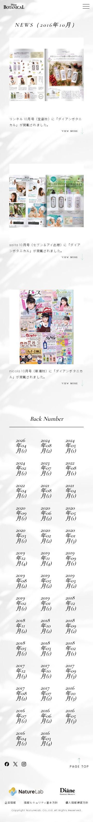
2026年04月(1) (21, 445)
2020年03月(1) (21, 535)
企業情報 (10, 803)
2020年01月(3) (70, 535)
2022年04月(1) (21, 490)
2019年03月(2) (70, 580)
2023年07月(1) (46, 468)
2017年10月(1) (46, 670)
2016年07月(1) (21, 715)
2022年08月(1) (70, 468)
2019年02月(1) (21, 603)
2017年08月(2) (21, 693)
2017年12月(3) (21, 670)
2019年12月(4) (21, 558)
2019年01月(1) (46, 603)
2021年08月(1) (46, 490)
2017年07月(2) (46, 693)
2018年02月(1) (70, 648)
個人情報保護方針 (77, 803)
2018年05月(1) (21, 648)
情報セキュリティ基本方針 (41, 803)
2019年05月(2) (46, 580)
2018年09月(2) (70, 625)
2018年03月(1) (46, 648)
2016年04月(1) (21, 738)
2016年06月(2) (46, 715)
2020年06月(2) (46, 513)
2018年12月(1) (70, 603)
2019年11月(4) (46, 558)
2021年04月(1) (70, 490)
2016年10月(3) (70, 693)
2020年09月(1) (21, 513)
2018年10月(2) (46, 625)
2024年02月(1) (21, 468)
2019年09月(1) (70, 558)
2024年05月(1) (70, 445)
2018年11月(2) (21, 625)
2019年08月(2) (21, 580)
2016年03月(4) (46, 738)
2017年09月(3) (70, 670)
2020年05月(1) (70, 513)
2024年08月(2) (46, 445)
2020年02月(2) (46, 535)
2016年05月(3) (70, 715)
